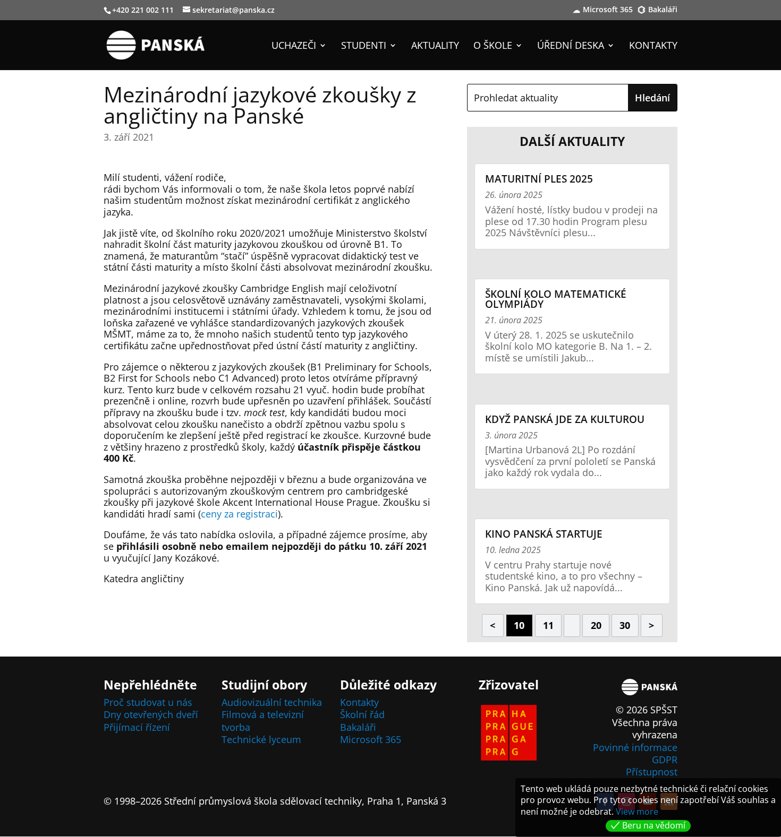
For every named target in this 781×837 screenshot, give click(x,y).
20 (596, 625)
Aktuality (435, 46)
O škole (492, 46)
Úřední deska (570, 46)
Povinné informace (635, 747)
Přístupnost (651, 771)
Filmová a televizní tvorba (263, 720)
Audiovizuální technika (272, 702)
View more (637, 811)
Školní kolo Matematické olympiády (555, 299)
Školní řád (362, 714)
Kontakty (653, 46)
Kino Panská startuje (543, 534)
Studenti (363, 46)
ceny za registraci (239, 513)
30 (624, 625)
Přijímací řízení (137, 727)
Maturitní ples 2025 (539, 179)
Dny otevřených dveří (151, 714)
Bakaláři (662, 10)
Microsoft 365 (608, 10)
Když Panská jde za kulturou (564, 419)
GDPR (664, 759)
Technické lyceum (261, 739)
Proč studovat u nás (148, 702)
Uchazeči (293, 46)
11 (548, 625)
